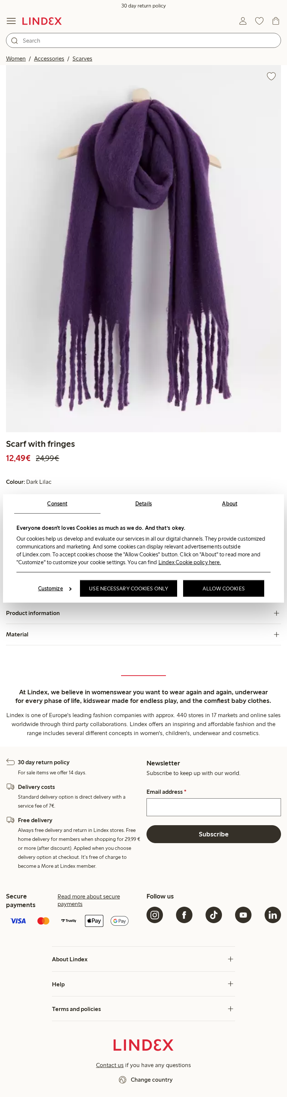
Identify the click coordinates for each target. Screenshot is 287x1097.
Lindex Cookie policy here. (189, 562)
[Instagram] (154, 915)
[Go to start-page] (42, 21)
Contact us (110, 1065)
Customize (50, 588)
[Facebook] (184, 915)
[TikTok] (214, 915)
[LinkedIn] (273, 915)
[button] (143, 248)
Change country (152, 1079)
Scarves (82, 58)
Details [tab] (143, 503)
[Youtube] (243, 915)
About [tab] (229, 503)
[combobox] (143, 40)
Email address (166, 792)
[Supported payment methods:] (73, 921)
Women (16, 58)
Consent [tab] (57, 503)
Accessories (49, 58)
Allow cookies (223, 588)
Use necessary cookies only (128, 588)
